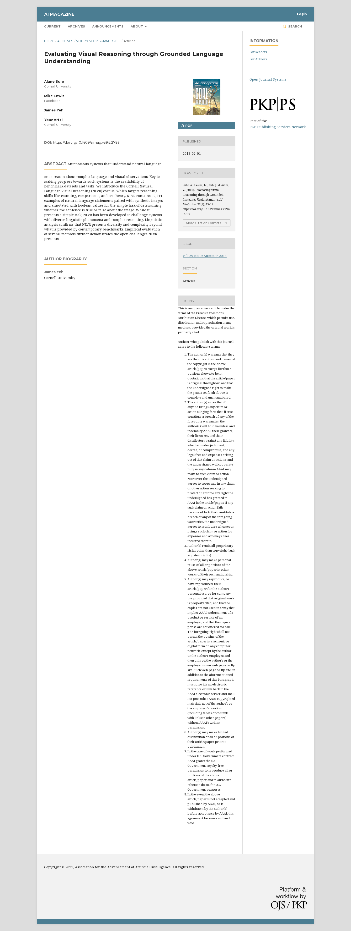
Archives (76, 26)
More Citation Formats (203, 223)
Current (52, 26)
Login (302, 14)
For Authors (258, 59)
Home (49, 41)
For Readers (258, 52)
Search (294, 26)
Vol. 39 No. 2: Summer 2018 (98, 41)
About (137, 26)
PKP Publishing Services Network (278, 127)
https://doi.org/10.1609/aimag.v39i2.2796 (86, 142)
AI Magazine (59, 14)
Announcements (107, 26)
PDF (188, 125)
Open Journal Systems (268, 79)
